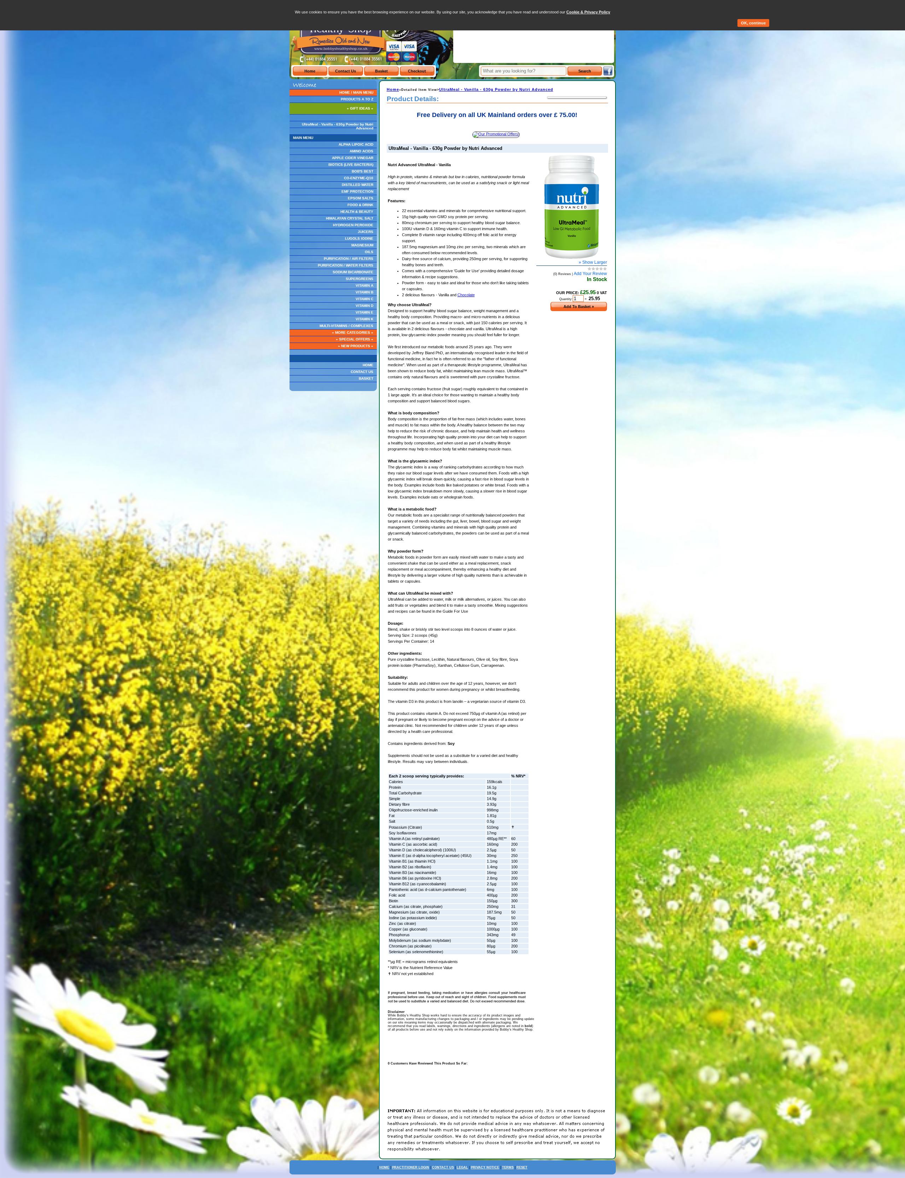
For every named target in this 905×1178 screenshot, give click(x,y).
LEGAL (462, 1167)
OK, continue (753, 23)
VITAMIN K (364, 319)
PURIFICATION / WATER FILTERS (345, 265)
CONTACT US (362, 372)
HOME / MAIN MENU (356, 92)
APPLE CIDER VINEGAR (352, 158)
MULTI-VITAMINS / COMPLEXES (346, 326)
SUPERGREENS (359, 279)
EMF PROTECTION (357, 191)
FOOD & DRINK (360, 205)
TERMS (508, 1167)
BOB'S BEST (362, 171)
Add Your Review (590, 273)
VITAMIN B (364, 292)
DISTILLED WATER (357, 185)
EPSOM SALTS (360, 198)
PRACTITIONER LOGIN (410, 1167)
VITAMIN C (364, 299)
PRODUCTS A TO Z (357, 99)
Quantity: (566, 299)
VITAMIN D (364, 306)
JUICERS (365, 232)
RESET (521, 1167)
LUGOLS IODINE (359, 238)
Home (393, 89)
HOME (368, 365)
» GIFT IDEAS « (360, 108)
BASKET (366, 378)
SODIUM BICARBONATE (353, 272)
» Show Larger (593, 262)
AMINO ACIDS (361, 151)
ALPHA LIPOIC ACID (356, 144)
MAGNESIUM (362, 245)
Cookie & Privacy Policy (588, 12)
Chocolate (466, 295)
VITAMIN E (364, 312)
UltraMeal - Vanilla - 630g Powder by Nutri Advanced (337, 126)
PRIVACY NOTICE (485, 1167)
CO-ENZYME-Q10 (358, 178)
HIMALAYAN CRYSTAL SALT (349, 218)
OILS (369, 252)
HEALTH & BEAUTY (356, 212)
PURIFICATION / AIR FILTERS (348, 259)
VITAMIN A (364, 285)
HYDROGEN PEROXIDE (353, 225)
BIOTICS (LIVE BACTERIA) (350, 165)
